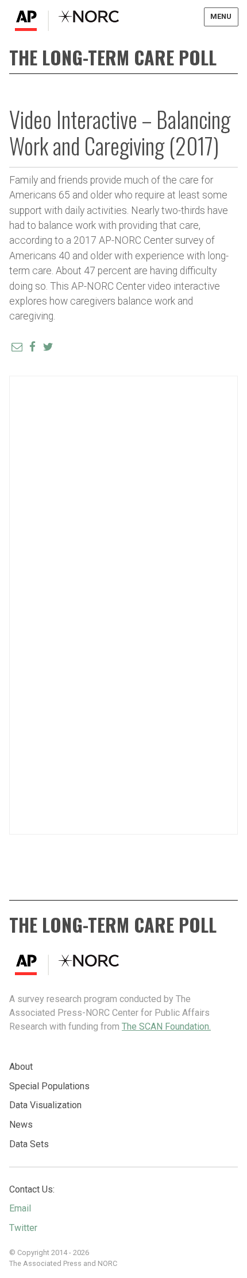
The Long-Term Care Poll (113, 57)
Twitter (23, 1227)
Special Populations (49, 1086)
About (21, 1066)
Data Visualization (45, 1105)
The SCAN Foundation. (166, 1026)
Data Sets (29, 1144)
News (21, 1124)
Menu (220, 16)
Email (20, 1208)
